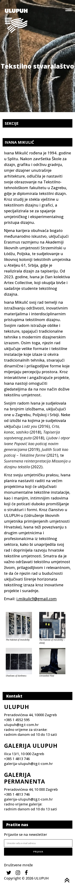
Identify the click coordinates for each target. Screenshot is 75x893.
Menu (68, 10)
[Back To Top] (66, 880)
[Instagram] (18, 872)
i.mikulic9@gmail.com (36, 598)
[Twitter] (8, 872)
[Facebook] (26, 872)
